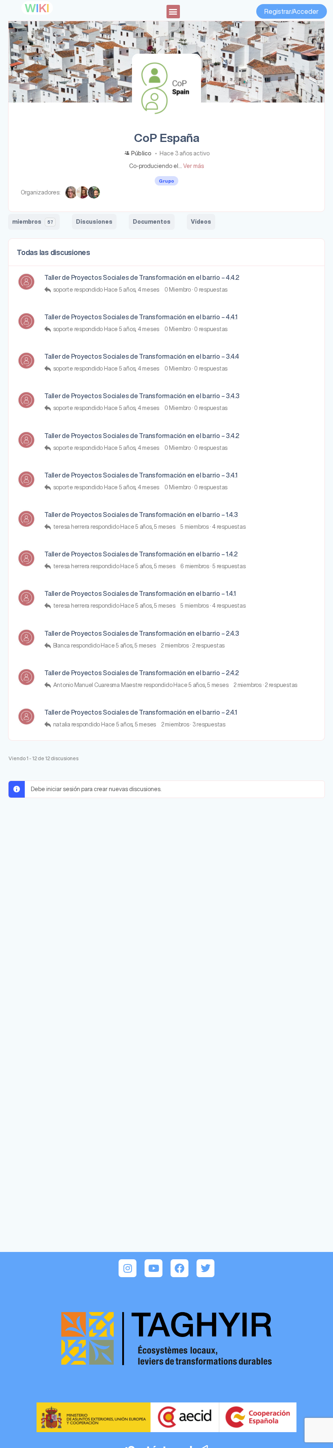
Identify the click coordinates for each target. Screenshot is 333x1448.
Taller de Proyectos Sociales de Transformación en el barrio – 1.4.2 (141, 554)
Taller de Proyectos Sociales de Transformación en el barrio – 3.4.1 (141, 475)
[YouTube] (153, 1268)
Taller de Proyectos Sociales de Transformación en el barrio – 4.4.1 (141, 317)
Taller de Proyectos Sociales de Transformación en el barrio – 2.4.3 (141, 633)
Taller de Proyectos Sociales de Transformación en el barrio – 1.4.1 (140, 593)
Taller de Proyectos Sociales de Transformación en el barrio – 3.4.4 (141, 356)
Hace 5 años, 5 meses (147, 527)
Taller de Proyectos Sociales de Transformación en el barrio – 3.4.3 (142, 396)
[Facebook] (179, 1268)
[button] (173, 11)
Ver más (193, 166)
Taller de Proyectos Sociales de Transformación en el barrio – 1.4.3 (141, 514)
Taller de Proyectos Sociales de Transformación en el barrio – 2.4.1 (140, 712)
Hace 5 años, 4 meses (131, 289)
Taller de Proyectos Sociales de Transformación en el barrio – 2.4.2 (141, 672)
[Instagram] (127, 1268)
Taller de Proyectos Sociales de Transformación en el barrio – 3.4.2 (141, 435)
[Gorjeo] (205, 1268)
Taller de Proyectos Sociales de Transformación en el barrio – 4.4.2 (141, 277)
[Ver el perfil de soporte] (26, 282)
